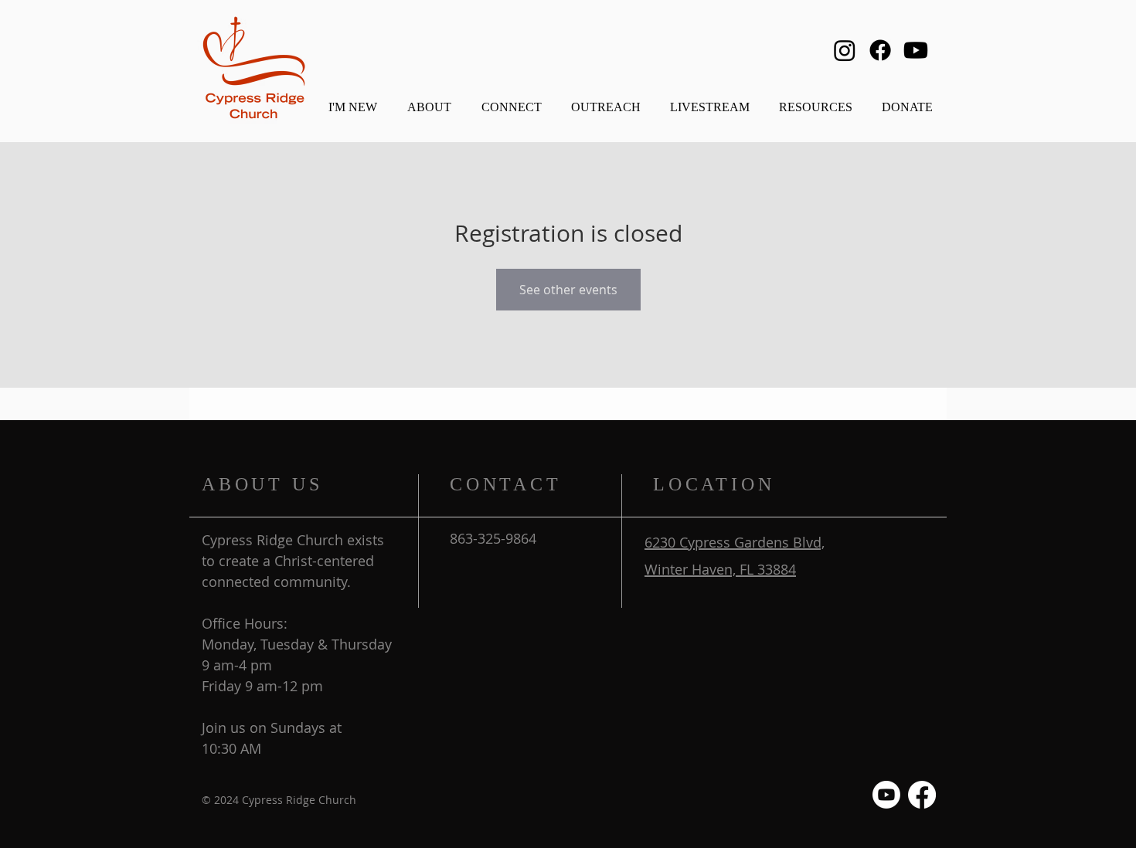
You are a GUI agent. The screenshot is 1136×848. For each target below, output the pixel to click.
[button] (429, 100)
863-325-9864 (493, 538)
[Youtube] (916, 50)
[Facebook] (880, 50)
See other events (568, 289)
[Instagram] (845, 50)
